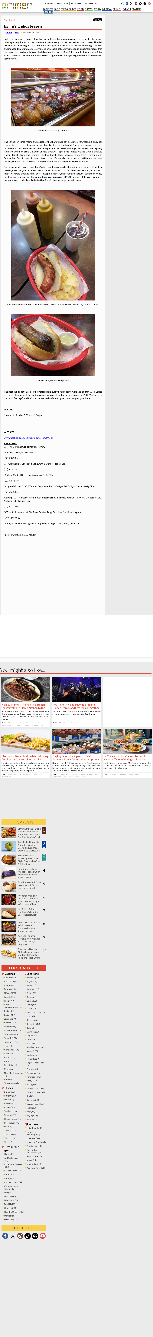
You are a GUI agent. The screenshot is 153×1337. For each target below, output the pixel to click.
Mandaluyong (13, 723)
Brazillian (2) (9, 1057)
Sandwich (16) (10, 1111)
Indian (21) (9, 1011)
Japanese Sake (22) (35, 1138)
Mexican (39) (10, 1026)
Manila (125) (32, 1051)
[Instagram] (135, 3)
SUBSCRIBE (76, 3)
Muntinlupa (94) (34, 1058)
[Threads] (35, 1238)
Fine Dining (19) (11, 1200)
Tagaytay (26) (33, 1111)
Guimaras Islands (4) (36, 1012)
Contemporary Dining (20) (11, 1187)
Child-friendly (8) (34, 1128)
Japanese (67, 777)
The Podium (16, 725)
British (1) (8, 1061)
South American (134, 774)
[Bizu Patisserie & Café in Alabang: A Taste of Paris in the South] (8, 891)
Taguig (62, 774)
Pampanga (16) (33, 1073)
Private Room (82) (35, 1146)
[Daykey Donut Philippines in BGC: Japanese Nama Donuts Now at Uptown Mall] (76, 752)
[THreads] (144, 4)
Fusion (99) (9, 1000)
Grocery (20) (10, 1208)
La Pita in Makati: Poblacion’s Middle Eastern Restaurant (28, 912)
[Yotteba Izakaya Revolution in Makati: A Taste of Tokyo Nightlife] (8, 944)
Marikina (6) (32, 1055)
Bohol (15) (31, 993)
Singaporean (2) (11, 1083)
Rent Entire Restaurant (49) (34, 1151)
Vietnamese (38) (12, 1049)
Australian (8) (10, 981)
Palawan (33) (32, 1069)
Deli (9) (7, 1192)
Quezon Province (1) (36, 1092)
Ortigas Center (25, 723)
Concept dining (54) (13, 1182)
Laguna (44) (32, 1035)
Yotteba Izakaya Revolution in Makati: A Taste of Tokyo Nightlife (29, 940)
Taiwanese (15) (11, 1042)
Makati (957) (32, 1043)
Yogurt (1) (8, 1142)
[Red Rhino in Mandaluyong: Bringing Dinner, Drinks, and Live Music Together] (76, 701)
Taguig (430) (32, 1115)
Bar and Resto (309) (13, 1170)
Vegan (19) (32, 1160)
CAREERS (48, 12)
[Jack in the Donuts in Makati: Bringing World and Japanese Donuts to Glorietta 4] (8, 850)
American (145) (11, 977)
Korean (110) (10, 1022)
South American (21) (13, 1034)
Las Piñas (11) (33, 1039)
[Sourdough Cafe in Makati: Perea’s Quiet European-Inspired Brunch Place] (8, 877)
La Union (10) (33, 1031)
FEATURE (136, 9)
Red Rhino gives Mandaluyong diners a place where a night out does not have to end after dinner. (76, 712)
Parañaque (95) (34, 1076)
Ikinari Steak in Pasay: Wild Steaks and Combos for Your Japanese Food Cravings (29, 928)
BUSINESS (48, 9)
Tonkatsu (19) (10, 1130)
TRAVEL (89, 9)
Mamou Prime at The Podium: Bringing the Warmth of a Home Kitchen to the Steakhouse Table (23, 708)
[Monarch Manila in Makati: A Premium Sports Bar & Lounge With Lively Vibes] (8, 904)
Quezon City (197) (35, 1088)
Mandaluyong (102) (35, 1047)
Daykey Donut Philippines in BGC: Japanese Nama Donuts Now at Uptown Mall (75, 759)
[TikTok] (140, 4)
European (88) (10, 989)
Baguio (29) (32, 981)
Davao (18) (31, 1008)
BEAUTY (117, 9)
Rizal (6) (30, 1096)
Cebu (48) (31, 1004)
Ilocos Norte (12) (34, 1020)
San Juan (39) (33, 1100)
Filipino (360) (10, 993)
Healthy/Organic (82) (14, 1212)
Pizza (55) (8, 1103)
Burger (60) (9, 1092)
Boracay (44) (32, 997)
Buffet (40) (9, 1174)
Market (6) (9, 1215)
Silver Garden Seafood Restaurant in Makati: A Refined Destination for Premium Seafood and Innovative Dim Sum (29, 835)
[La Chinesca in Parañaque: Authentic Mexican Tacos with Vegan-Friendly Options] (127, 752)
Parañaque (114, 774)
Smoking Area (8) (34, 1156)
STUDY (97, 9)
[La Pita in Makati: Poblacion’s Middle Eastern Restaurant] (8, 917)
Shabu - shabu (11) (12, 1119)
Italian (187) (9, 1015)
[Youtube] (149, 3)
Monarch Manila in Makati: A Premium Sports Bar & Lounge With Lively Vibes (28, 899)
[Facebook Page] (126, 3)
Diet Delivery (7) (11, 1196)
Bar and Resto (25, 774)
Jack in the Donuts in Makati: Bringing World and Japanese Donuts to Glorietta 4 (29, 846)
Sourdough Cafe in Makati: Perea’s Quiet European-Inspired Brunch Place (29, 873)
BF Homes (123, 774)
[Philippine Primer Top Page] (17, 11)
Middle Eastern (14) (13, 1030)
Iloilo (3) (30, 1028)
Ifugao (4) (31, 1016)
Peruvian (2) (9, 1079)
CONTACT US (62, 3)
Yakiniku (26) (10, 1134)
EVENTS (127, 9)
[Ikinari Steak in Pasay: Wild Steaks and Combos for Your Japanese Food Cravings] (8, 931)
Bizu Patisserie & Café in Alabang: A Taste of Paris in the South (29, 885)
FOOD (80, 9)
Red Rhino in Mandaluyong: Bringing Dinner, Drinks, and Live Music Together (75, 706)
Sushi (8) (8, 1126)
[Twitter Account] (131, 3)
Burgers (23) (10, 1095)
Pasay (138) (32, 1080)
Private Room (37, 723)
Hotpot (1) (9, 1099)
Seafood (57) (10, 1115)
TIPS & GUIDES (68, 9)
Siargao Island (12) (35, 1104)
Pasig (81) (31, 1084)
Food (17, 32)
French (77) (9, 997)
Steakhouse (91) (11, 1122)
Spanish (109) (10, 1038)
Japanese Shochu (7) (36, 1142)
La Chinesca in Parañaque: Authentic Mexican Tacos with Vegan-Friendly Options (125, 759)
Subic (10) (31, 1107)
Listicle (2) (9, 1154)
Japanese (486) (11, 1018)
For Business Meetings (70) (33, 1133)
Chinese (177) (10, 985)
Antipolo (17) (33, 977)
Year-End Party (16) (36, 1168)
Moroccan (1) (10, 1069)
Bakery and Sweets (73, 774)
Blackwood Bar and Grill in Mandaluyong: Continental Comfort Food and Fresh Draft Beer (25, 759)
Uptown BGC (58, 777)
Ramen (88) (9, 1107)
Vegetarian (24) (34, 1164)
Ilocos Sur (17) (33, 1024)
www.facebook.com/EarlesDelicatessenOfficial (28, 437)
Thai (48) (8, 1046)
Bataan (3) (31, 985)
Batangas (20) (33, 989)
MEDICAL (107, 9)
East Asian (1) (10, 1065)
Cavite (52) (32, 1000)
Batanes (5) (32, 1119)
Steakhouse (6, 725)
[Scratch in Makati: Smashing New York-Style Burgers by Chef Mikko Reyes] (8, 864)
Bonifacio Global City (89, 774)
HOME (9, 32)
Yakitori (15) (9, 1138)
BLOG (57, 9)
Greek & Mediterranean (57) (13, 1006)
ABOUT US (48, 3)
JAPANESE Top (90, 3)
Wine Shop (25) (11, 1219)
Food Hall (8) (10, 1204)
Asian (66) (8, 1053)
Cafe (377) (9, 1178)
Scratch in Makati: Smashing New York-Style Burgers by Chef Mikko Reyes (29, 859)
